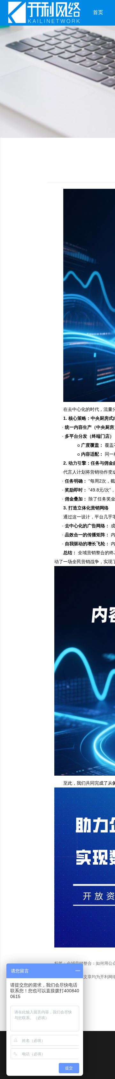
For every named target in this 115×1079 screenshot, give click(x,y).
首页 (98, 12)
